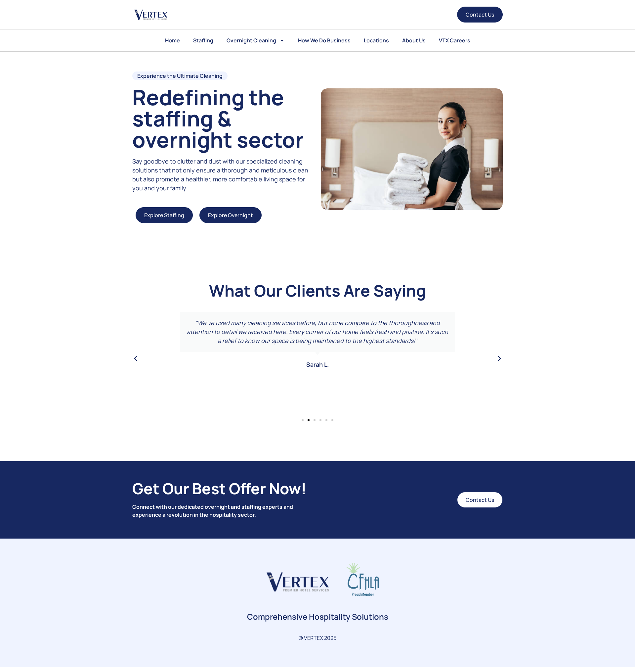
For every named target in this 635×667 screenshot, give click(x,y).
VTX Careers (454, 40)
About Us (414, 40)
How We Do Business (324, 40)
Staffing (203, 40)
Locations (376, 40)
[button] (135, 358)
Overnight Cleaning (251, 40)
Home (172, 40)
